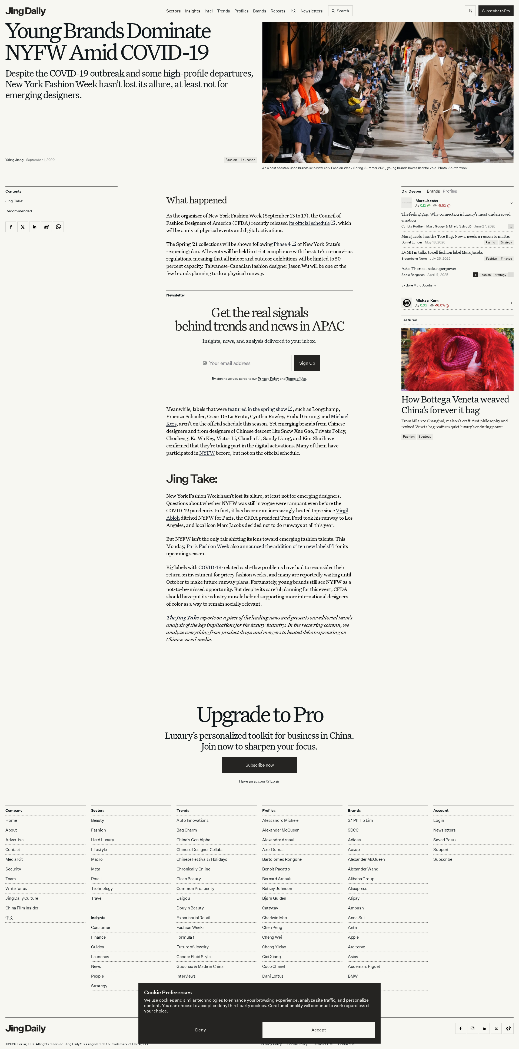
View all (354, 996)
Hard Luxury (102, 839)
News (96, 966)
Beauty (97, 820)
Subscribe (442, 859)
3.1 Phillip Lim (360, 820)
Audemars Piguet (364, 966)
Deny (200, 1029)
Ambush (356, 908)
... (511, 226)
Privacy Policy (268, 379)
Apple (353, 937)
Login (275, 781)
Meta (95, 869)
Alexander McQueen (280, 830)
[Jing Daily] (25, 11)
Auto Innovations (193, 820)
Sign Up (307, 363)
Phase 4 (282, 243)
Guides (97, 946)
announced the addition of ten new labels (284, 546)
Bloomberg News (414, 259)
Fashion (231, 160)
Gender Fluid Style (193, 956)
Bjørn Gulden (274, 898)
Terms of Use (296, 379)
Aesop (354, 849)
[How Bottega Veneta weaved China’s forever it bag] (457, 359)
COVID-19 (209, 567)
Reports (278, 11)
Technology (102, 888)
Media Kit (14, 859)
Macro (97, 859)
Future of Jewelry (192, 946)
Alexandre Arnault (279, 839)
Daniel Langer (411, 242)
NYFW (207, 452)
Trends (223, 11)
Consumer (101, 927)
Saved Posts (444, 839)
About (11, 830)
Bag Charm (187, 830)
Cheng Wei (272, 937)
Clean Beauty (189, 878)
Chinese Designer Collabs (200, 849)
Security (13, 869)
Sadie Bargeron (413, 275)
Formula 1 (185, 937)
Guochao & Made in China (200, 966)
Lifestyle (99, 849)
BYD (352, 985)
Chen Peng (272, 927)
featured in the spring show (257, 408)
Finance (506, 259)
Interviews (186, 976)
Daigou (183, 898)
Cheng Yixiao (274, 946)
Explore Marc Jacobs (416, 285)
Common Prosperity (195, 888)
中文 (9, 917)
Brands (259, 11)
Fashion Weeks (190, 927)
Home (11, 820)
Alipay (354, 898)
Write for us (16, 888)
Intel (209, 11)
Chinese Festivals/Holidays (202, 859)
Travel (96, 898)
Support (441, 849)
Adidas (354, 839)
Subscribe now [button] (259, 765)
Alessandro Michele (280, 820)
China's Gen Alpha (193, 839)
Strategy (506, 243)
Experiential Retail (193, 917)
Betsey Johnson (277, 888)
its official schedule (309, 222)
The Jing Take (182, 617)
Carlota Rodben (412, 226)
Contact (12, 849)
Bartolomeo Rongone (282, 859)
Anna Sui (356, 917)
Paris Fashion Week (208, 546)
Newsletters (312, 11)
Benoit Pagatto (276, 869)
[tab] (433, 191)
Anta (352, 927)
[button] (470, 10)
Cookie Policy (297, 1044)
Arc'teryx (356, 946)
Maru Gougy (435, 226)
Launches (248, 160)
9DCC (353, 830)
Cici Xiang (271, 956)
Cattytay (270, 908)
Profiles (241, 11)
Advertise (14, 839)
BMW (353, 976)
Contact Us (346, 1044)
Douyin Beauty (190, 908)
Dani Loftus (273, 976)
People (97, 976)
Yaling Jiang (14, 160)
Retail (96, 878)
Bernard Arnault (277, 878)
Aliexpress (358, 888)
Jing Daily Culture (21, 898)
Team (10, 878)
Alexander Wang (363, 869)
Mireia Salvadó (460, 226)
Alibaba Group (361, 878)
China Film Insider (21, 908)
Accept (318, 1029)
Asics (353, 956)
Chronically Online (193, 869)
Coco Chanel (273, 966)
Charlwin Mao (274, 917)
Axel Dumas (273, 849)
